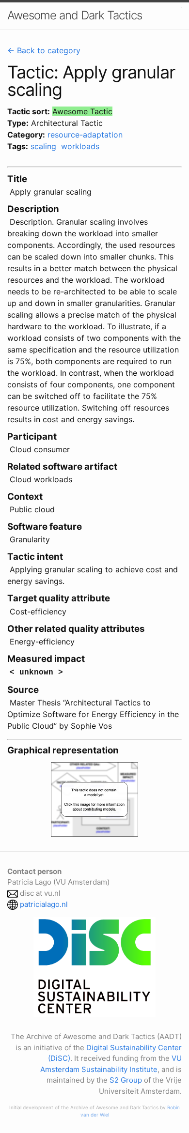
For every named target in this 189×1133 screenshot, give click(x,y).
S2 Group (126, 1080)
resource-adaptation (85, 134)
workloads (80, 146)
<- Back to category (43, 50)
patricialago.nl (44, 904)
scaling (43, 146)
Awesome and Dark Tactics (74, 15)
